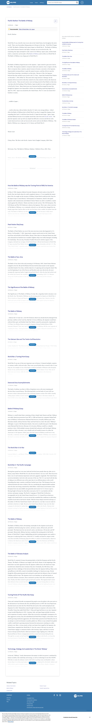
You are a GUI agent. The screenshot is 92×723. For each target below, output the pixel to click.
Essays (31, 2)
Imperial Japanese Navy (44, 688)
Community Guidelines (32, 700)
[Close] (89, 717)
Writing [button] (41, 2)
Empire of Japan (43, 685)
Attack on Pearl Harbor (11, 685)
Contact (8, 699)
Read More (32, 212)
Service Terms (30, 705)
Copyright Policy (30, 698)
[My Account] (83, 2)
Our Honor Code (30, 702)
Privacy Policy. (10, 721)
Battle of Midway (34, 53)
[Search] (77, 3)
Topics (36, 2)
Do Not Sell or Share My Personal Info (70, 717)
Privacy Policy (30, 703)
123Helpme (9, 7)
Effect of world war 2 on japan (27, 29)
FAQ (7, 701)
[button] (55, 22)
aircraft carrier (48, 116)
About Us (9, 697)
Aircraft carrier (9, 690)
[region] (46, 717)
